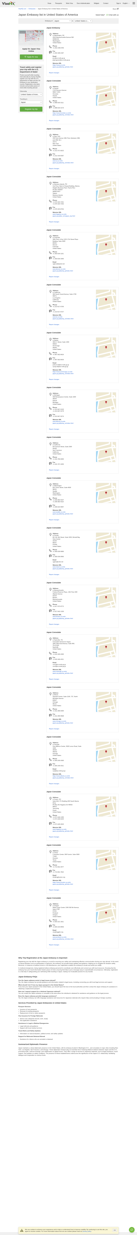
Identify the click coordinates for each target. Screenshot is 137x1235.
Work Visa (69, 3)
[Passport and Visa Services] (8, 3)
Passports (58, 3)
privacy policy (87, 1231)
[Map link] (106, 43)
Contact (105, 3)
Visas (49, 3)
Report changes (54, 72)
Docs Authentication (83, 3)
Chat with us (114, 15)
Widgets (96, 3)
